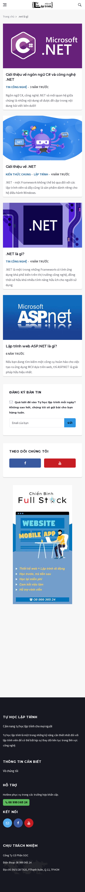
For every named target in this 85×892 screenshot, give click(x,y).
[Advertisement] (42, 654)
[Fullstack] (42, 544)
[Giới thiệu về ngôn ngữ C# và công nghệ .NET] (42, 46)
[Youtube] (60, 463)
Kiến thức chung (18, 174)
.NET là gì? (15, 254)
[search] (79, 5)
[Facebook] (25, 463)
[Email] (7, 823)
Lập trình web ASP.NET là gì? (31, 346)
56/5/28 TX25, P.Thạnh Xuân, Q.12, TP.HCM (35, 869)
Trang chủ (8, 16)
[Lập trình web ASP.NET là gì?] (42, 317)
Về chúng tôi (10, 771)
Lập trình (41, 174)
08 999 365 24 (17, 802)
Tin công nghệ (16, 87)
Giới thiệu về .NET (21, 166)
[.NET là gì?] (42, 225)
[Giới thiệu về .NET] (42, 138)
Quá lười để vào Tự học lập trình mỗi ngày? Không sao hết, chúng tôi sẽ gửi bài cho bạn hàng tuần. (42, 407)
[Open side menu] (5, 5)
